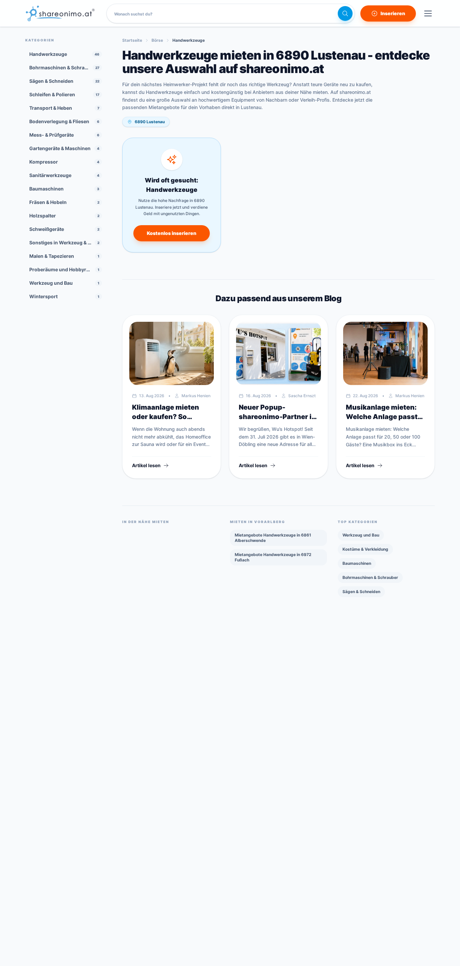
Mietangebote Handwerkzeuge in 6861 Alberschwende (273, 537)
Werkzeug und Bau (360, 535)
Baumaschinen (356, 563)
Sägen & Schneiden (361, 591)
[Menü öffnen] (428, 13)
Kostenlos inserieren (171, 233)
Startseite (132, 40)
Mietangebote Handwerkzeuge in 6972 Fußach (273, 557)
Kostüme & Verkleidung (365, 549)
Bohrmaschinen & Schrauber (370, 577)
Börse (157, 40)
